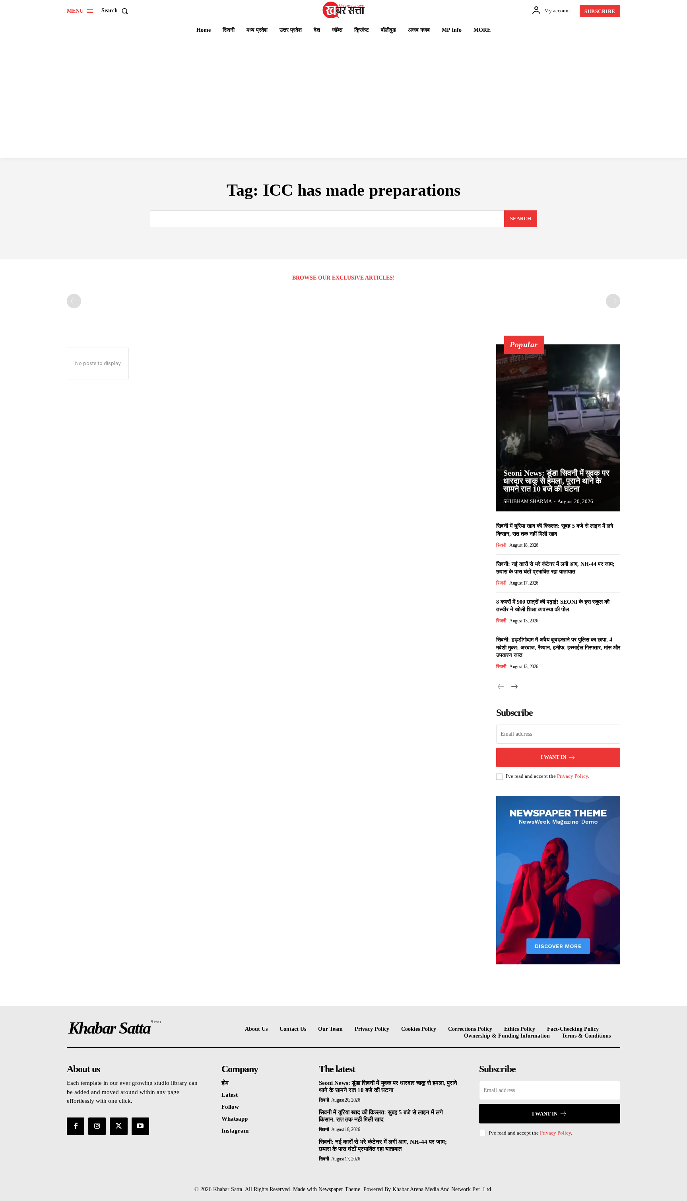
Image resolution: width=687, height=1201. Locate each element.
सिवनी (501, 545)
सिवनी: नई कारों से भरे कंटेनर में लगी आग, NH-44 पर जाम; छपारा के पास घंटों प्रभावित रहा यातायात (383, 1145)
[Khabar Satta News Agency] (344, 10)
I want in (553, 757)
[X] (118, 1126)
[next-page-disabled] (613, 301)
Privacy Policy (572, 776)
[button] (116, 10)
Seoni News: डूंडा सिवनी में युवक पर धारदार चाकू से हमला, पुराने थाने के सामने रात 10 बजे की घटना (556, 480)
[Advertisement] (343, 98)
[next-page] (514, 687)
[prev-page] (74, 301)
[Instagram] (97, 1126)
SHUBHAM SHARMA (527, 501)
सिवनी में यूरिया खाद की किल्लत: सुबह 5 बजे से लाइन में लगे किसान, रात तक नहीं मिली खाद (381, 1116)
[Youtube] (140, 1126)
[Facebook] (75, 1126)
